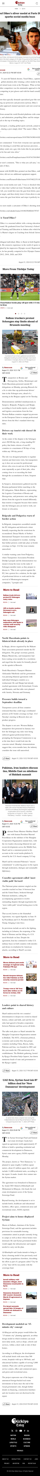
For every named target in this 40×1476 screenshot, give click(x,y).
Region (5, 602)
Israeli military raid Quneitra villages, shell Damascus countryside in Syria (13, 1282)
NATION (13, 1435)
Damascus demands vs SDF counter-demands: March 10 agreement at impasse (12, 1296)
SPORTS (13, 1446)
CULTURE (26, 1442)
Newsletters (16, 1459)
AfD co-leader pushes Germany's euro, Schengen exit (11, 610)
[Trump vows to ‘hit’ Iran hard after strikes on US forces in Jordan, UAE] (31, 990)
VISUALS (20, 1451)
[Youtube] (20, 1431)
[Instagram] (16, 1431)
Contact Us (27, 1459)
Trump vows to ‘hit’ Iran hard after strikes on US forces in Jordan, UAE (13, 991)
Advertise (16, 1463)
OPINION (27, 1446)
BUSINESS (26, 1438)
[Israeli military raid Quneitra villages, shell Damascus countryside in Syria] (31, 1282)
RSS (24, 1463)
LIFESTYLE (13, 1442)
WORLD (13, 1438)
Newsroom (8, 368)
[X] (12, 1431)
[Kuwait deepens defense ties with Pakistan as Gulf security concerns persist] (31, 977)
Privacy (6, 1463)
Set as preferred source (30, 368)
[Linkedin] (28, 1431)
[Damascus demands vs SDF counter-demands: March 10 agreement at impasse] (31, 1295)
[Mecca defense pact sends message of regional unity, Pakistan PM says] (31, 964)
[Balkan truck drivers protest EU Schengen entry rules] (31, 596)
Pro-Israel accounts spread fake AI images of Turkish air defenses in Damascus (13, 1309)
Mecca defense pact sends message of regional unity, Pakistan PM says (13, 965)
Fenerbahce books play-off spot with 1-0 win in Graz (20, 303)
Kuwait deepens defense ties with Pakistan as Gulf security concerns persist (13, 978)
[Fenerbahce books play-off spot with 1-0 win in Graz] (20, 287)
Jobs (36, 1459)
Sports (23, 8)
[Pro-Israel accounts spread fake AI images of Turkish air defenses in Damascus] (31, 1309)
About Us (5, 1459)
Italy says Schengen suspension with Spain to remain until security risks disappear (13, 623)
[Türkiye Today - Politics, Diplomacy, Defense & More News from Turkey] (20, 3)
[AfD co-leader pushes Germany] (31, 610)
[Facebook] (24, 1431)
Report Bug (32, 1463)
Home (16, 8)
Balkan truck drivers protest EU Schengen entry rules (11, 597)
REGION (27, 1435)
